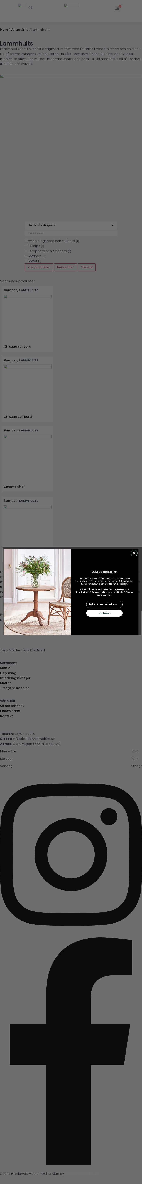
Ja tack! (104, 613)
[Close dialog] (134, 553)
